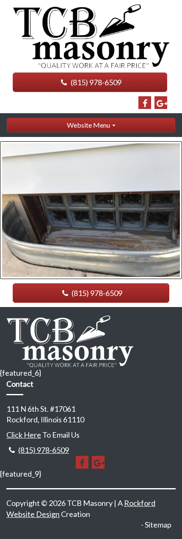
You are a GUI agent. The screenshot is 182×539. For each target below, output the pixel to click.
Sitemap (158, 524)
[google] (160, 102)
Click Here (23, 434)
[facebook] (144, 102)
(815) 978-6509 (95, 82)
